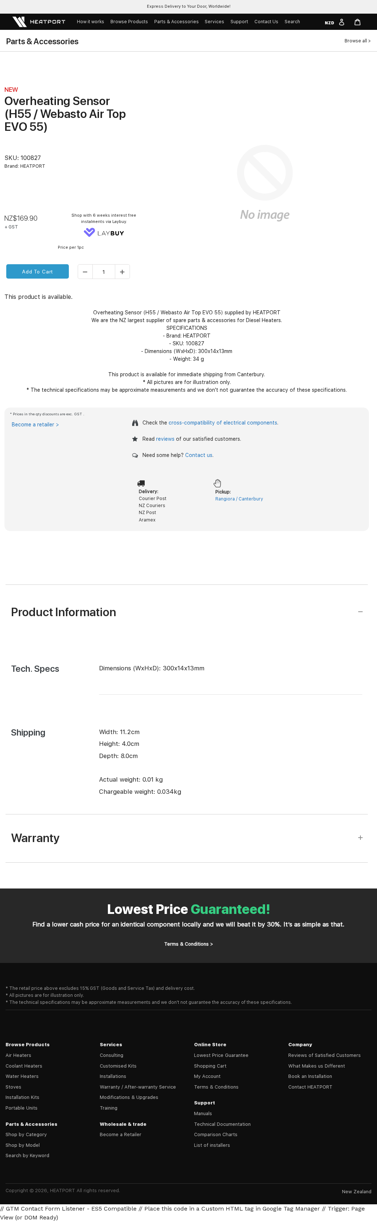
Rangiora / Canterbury (239, 499)
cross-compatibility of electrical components (223, 423)
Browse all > (358, 40)
